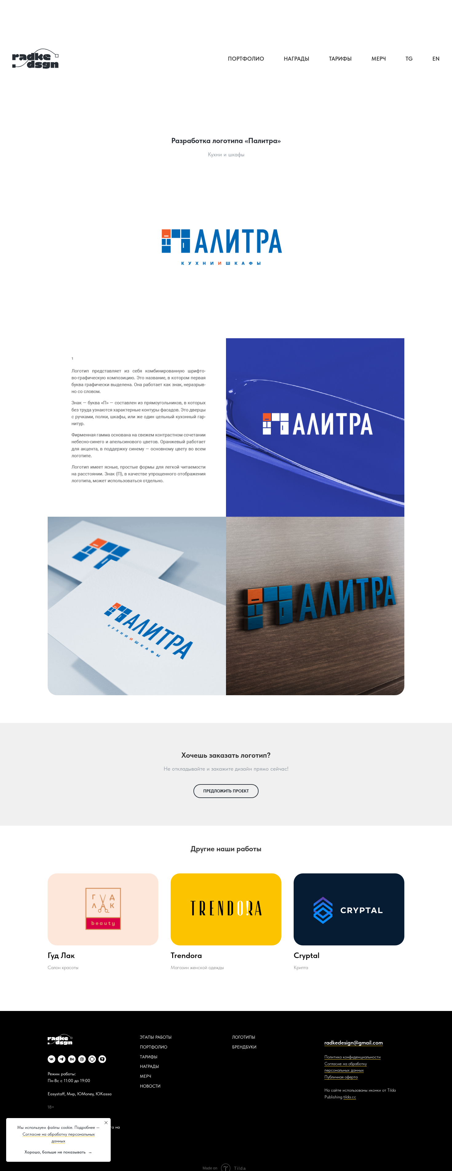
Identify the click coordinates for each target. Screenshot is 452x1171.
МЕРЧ (145, 1076)
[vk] (51, 1059)
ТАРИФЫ (148, 1056)
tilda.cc (349, 1096)
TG (409, 58)
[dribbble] (82, 1059)
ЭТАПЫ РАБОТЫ (156, 1037)
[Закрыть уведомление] (106, 1123)
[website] (92, 1059)
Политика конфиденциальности (352, 1056)
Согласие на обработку (345, 1063)
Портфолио (246, 58)
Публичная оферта (341, 1076)
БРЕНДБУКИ (244, 1047)
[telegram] (61, 1059)
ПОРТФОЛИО (153, 1047)
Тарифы (340, 58)
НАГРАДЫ (149, 1066)
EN (436, 58)
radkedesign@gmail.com (353, 1042)
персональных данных (344, 1070)
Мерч (378, 58)
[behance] (72, 1059)
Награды (296, 58)
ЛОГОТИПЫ (243, 1037)
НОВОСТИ (150, 1086)
